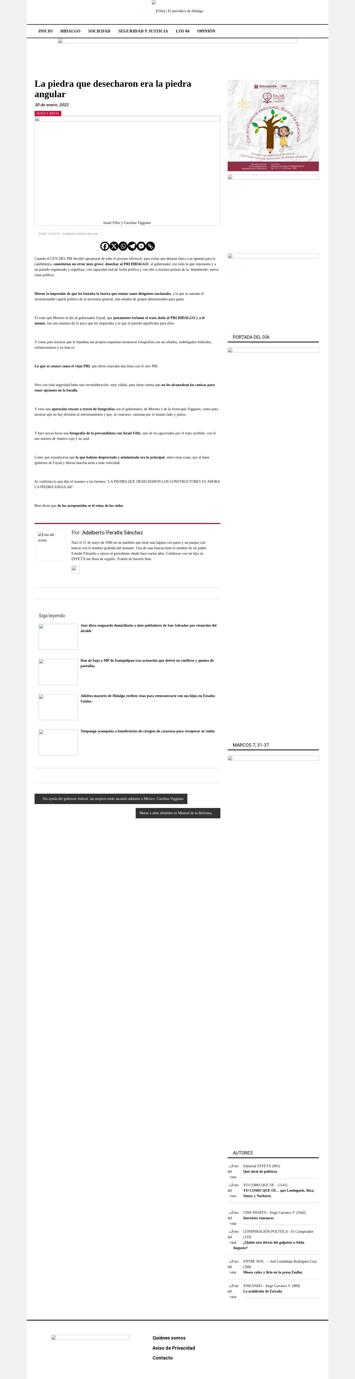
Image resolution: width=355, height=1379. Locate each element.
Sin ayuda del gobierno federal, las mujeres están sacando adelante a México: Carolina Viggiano (113, 799)
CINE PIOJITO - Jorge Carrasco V (269, 1213)
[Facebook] (104, 246)
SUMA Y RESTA (48, 113)
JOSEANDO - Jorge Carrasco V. (267, 1286)
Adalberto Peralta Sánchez (112, 532)
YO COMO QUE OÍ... (260, 1185)
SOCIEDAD (99, 31)
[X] (114, 246)
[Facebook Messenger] (141, 246)
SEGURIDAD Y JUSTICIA (143, 31)
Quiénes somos (169, 1338)
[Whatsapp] (123, 246)
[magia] (273, 291)
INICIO (45, 31)
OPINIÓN (206, 31)
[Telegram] (132, 246)
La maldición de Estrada (262, 1291)
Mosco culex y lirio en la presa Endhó (272, 1272)
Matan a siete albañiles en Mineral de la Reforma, (176, 813)
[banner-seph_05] (273, 125)
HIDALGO (70, 31)
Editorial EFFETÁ (257, 1166)
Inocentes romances (258, 1218)
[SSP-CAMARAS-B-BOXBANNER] (273, 212)
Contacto (163, 1358)
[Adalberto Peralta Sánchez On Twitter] (75, 569)
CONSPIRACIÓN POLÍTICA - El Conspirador (278, 1232)
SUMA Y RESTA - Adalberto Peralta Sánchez (68, 234)
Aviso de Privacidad (174, 1348)
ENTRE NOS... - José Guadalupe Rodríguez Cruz (280, 1261)
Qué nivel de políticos (260, 1172)
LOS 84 (182, 31)
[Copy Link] (150, 246)
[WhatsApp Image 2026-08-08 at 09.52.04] (177, 53)
